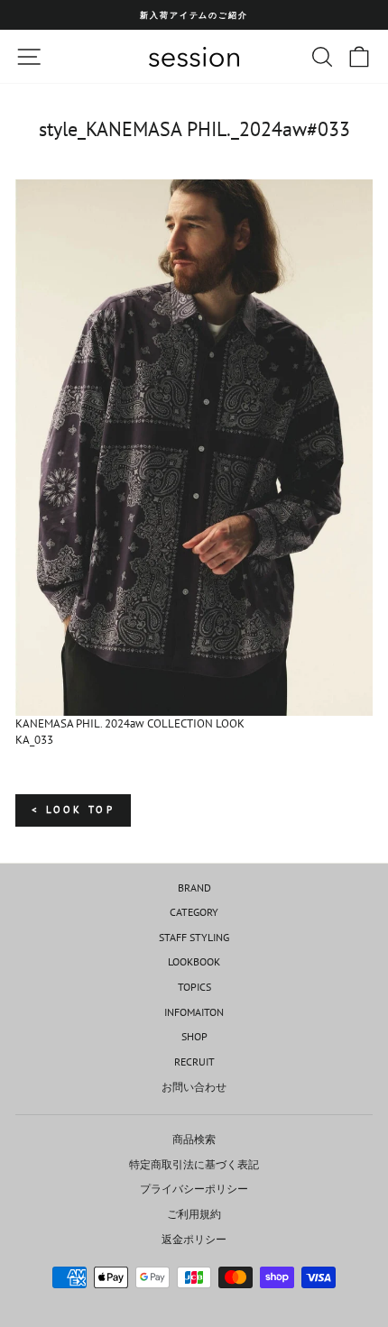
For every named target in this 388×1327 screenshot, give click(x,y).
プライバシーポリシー (194, 1188)
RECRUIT (194, 1061)
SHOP (194, 1036)
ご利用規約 (194, 1214)
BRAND (194, 887)
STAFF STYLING (194, 937)
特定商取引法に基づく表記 (194, 1164)
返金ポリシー (194, 1239)
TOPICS (194, 986)
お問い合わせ (194, 1087)
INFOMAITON (194, 1012)
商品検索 (194, 1139)
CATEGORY (194, 912)
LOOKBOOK (194, 961)
